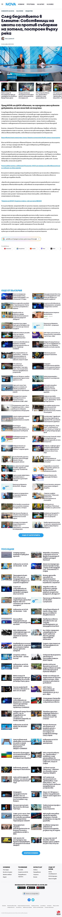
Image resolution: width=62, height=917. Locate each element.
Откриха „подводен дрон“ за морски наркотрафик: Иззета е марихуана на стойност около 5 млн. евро (52, 449)
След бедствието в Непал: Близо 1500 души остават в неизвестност (51, 612)
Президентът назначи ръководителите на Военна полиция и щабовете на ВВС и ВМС (20, 398)
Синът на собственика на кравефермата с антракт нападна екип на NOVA (52, 305)
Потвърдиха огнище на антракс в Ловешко (20, 437)
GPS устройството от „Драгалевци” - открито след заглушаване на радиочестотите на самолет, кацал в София (20, 356)
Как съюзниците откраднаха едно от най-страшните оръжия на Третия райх (21, 633)
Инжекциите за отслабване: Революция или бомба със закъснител (52, 506)
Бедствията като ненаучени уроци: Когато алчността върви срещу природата (30, 137)
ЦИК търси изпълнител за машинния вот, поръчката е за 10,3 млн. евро (52, 334)
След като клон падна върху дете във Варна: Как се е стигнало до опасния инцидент (21, 326)
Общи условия (56, 905)
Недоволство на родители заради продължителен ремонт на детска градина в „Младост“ (20, 316)
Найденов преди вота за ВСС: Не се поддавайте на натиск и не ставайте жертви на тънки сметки (52, 344)
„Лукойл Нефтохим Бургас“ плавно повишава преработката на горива (21, 418)
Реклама (4, 905)
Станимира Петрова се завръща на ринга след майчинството (51, 700)
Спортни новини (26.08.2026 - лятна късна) (20, 656)
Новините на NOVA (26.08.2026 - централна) (50, 741)
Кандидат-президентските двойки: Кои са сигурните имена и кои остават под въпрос (52, 366)
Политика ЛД (18, 907)
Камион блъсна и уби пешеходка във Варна (50, 476)
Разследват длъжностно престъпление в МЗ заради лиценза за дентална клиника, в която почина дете (52, 409)
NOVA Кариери (53, 876)
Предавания (37, 872)
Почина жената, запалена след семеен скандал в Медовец (52, 486)
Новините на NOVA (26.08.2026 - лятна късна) (20, 666)
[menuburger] (2, 4)
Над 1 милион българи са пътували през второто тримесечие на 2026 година (20, 515)
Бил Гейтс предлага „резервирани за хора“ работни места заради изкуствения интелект (51, 634)
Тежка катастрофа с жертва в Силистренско (51, 377)
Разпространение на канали (24, 905)
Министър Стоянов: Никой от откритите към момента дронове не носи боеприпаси (52, 439)
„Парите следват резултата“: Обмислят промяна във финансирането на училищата (51, 497)
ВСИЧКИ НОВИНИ (31, 853)
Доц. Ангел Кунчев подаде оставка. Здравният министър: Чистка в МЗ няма (21, 468)
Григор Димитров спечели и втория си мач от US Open (21, 688)
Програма (31, 4)
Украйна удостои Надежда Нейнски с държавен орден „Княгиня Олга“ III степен (51, 715)
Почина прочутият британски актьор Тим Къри (21, 807)
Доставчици (43, 905)
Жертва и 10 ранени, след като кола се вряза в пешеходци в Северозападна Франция (51, 556)
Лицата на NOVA (23, 872)
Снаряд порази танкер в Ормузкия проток (21, 554)
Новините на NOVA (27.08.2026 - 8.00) (20, 565)
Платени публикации (49, 907)
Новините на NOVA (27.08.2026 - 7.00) (20, 610)
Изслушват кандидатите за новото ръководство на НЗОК (22, 621)
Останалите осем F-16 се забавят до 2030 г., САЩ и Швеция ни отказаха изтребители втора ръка (21, 408)
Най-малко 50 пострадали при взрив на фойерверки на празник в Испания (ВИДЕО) (21, 841)
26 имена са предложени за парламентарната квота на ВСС (20, 495)
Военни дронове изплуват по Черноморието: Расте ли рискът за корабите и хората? (21, 306)
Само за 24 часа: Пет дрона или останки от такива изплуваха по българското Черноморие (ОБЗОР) (21, 389)
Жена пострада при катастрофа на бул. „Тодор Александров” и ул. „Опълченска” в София (21, 296)
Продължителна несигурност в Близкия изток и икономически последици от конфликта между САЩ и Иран (50, 730)
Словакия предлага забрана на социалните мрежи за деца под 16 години (51, 827)
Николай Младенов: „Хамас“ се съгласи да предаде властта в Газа (22, 779)
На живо (50, 4)
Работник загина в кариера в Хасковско (50, 353)
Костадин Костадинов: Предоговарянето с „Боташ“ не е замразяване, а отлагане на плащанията (21, 526)
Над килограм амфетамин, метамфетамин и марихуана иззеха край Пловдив (21, 477)
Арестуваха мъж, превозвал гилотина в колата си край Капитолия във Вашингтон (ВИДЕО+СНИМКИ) (22, 744)
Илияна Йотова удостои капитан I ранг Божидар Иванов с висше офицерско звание (20, 459)
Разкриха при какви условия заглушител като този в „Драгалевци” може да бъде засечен (52, 398)
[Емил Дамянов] (3, 38)
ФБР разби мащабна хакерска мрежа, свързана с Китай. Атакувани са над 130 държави (50, 389)
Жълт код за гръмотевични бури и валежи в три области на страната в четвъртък (21, 428)
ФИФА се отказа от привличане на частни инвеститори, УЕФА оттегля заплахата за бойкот (52, 679)
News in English (53, 878)
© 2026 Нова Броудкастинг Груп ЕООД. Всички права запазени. (14, 912)
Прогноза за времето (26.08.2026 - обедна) (20, 485)
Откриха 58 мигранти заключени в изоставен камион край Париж (52, 657)
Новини (21, 4)
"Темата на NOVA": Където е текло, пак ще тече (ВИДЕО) (21, 201)
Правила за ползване (27, 907)
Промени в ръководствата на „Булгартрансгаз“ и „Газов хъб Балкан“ (52, 459)
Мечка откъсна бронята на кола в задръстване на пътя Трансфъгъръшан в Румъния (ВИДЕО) (51, 667)
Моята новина (7, 874)
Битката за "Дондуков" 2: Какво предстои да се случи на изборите (51, 514)
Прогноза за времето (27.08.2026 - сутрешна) (51, 324)
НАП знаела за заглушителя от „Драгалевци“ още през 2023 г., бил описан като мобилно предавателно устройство (20, 368)
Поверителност (11, 907)
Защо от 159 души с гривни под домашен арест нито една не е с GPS (21, 378)
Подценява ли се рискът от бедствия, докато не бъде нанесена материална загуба (51, 468)
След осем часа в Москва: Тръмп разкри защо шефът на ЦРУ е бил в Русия (51, 840)
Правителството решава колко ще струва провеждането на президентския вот (21, 335)
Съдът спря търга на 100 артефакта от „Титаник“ (51, 645)
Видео (5, 877)
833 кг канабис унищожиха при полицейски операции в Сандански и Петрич (21, 506)
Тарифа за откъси (35, 905)
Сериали (36, 874)
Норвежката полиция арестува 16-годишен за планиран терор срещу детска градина (22, 647)
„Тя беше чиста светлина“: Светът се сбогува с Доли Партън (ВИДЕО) (51, 770)
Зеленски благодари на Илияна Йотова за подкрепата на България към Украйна (22, 755)
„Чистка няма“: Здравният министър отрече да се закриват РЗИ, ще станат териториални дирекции (52, 419)
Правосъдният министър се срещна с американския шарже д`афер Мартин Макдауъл (52, 525)
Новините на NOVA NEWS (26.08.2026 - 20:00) (20, 726)
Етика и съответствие (38, 907)
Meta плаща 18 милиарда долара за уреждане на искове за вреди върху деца (21, 678)
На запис (40, 4)
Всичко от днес (7, 872)
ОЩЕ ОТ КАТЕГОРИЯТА (31, 535)
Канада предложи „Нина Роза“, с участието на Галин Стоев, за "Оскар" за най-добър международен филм (52, 429)
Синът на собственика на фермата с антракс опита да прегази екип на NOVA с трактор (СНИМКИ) (21, 345)
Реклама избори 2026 (11, 905)
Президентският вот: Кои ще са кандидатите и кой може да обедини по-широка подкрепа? (52, 296)
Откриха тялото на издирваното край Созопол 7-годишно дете (20, 447)
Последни (6, 869)
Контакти (49, 905)
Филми (35, 877)
